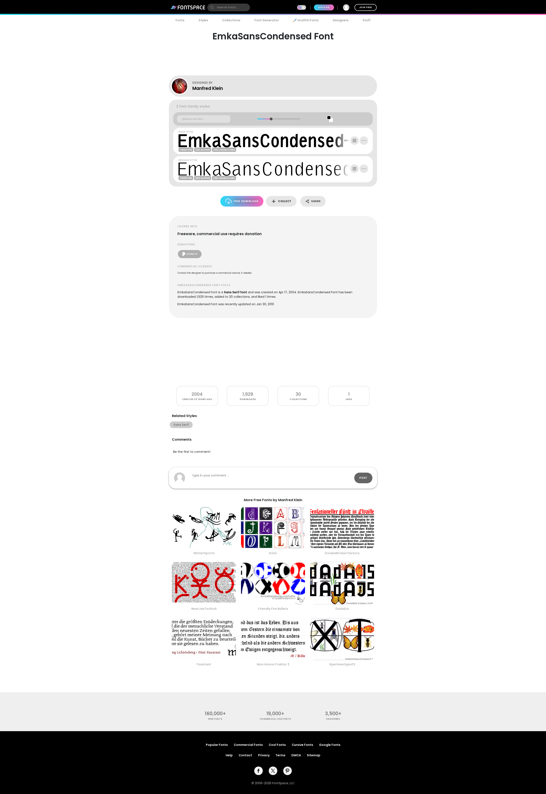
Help (229, 755)
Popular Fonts (217, 745)
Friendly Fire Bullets (273, 609)
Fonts (180, 20)
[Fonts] (188, 7)
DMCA (296, 755)
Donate (192, 254)
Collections (231, 20)
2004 (197, 394)
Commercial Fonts (248, 745)
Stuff (366, 20)
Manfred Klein (207, 88)
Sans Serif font (235, 292)
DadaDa (342, 609)
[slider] (271, 119)
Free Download (246, 201)
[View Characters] (354, 140)
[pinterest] (287, 771)
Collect (284, 201)
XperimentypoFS (342, 664)
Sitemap (313, 755)
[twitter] (273, 771)
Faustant (204, 664)
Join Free (365, 7)
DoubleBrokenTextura (342, 553)
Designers (341, 20)
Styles (203, 20)
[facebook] (258, 771)
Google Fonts (329, 745)
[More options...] (364, 140)
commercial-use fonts (275, 719)
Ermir (273, 553)
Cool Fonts (277, 745)
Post (363, 478)
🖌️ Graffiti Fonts (306, 20)
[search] (228, 7)
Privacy (264, 755)
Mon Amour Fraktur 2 (273, 664)
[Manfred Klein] (181, 86)
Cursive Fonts (302, 745)
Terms (280, 755)
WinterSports (204, 553)
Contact (245, 755)
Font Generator (266, 20)
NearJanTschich (204, 609)
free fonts (215, 719)
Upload (324, 7)
